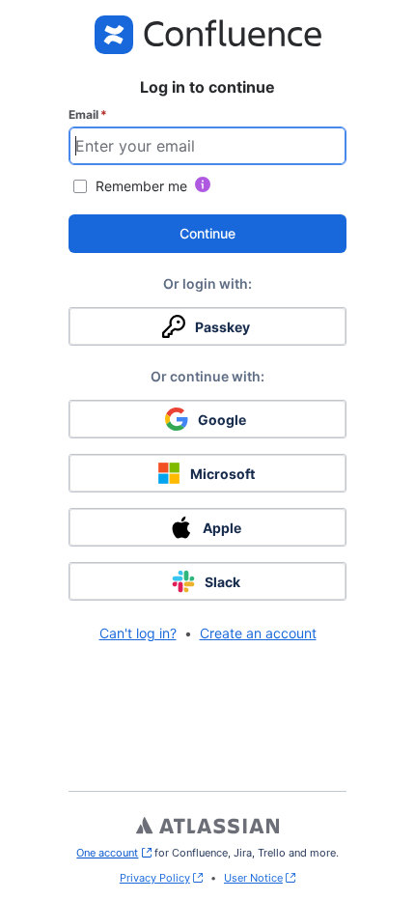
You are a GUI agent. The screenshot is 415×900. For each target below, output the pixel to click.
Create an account (258, 633)
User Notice (253, 878)
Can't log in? (138, 633)
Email (88, 114)
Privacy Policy (155, 878)
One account (113, 852)
